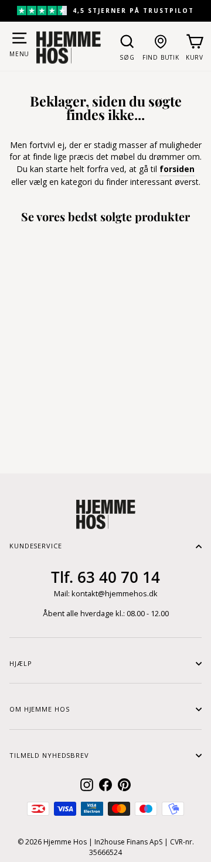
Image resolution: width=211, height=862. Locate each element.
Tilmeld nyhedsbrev (49, 755)
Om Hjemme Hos (39, 709)
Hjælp (20, 663)
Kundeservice (35, 545)
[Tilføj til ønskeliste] (68, 383)
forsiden (177, 168)
